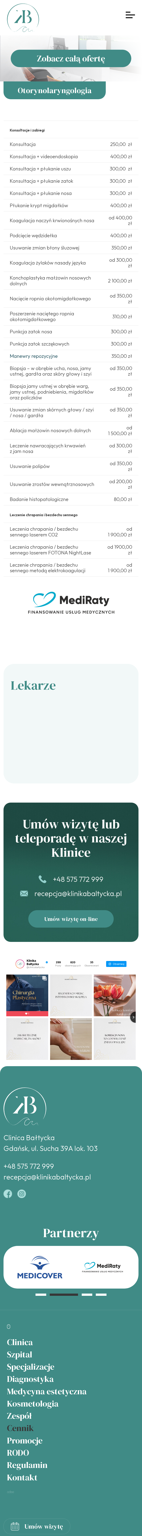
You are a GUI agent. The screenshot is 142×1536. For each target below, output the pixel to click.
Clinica (20, 1342)
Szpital (19, 1354)
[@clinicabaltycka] (20, 964)
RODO (18, 1452)
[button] (41, 1295)
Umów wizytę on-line (71, 919)
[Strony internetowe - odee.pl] (10, 1491)
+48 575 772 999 (78, 879)
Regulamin (27, 1465)
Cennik (20, 1428)
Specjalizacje (30, 1366)
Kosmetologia (32, 1403)
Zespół (19, 1416)
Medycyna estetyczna (47, 1391)
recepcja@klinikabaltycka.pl (78, 893)
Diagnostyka (30, 1379)
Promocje (25, 1440)
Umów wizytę (43, 1526)
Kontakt (22, 1477)
